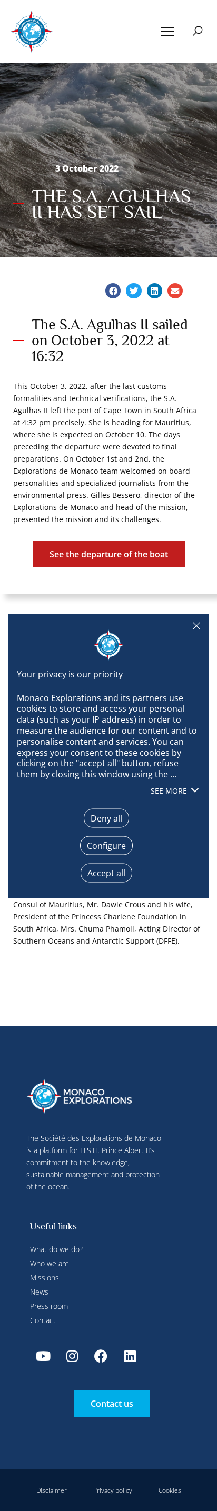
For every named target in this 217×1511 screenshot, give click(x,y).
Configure (106, 845)
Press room (49, 1306)
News (39, 1292)
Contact (43, 1320)
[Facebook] (101, 1356)
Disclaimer (51, 1490)
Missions (44, 1278)
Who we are (49, 1263)
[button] (167, 32)
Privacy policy (112, 1490)
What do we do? (56, 1249)
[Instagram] (72, 1356)
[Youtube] (43, 1356)
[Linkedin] (130, 1356)
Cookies (170, 1490)
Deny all (196, 625)
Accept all (106, 872)
